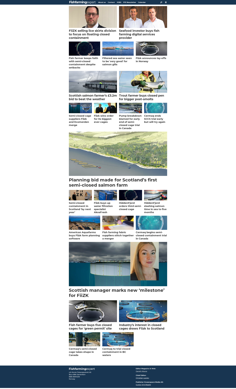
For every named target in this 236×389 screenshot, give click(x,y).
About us (102, 2)
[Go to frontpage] (82, 2)
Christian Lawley (142, 378)
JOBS (119, 2)
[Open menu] (166, 2)
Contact (111, 2)
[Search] (161, 2)
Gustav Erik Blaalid (143, 385)
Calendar (142, 2)
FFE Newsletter (129, 2)
